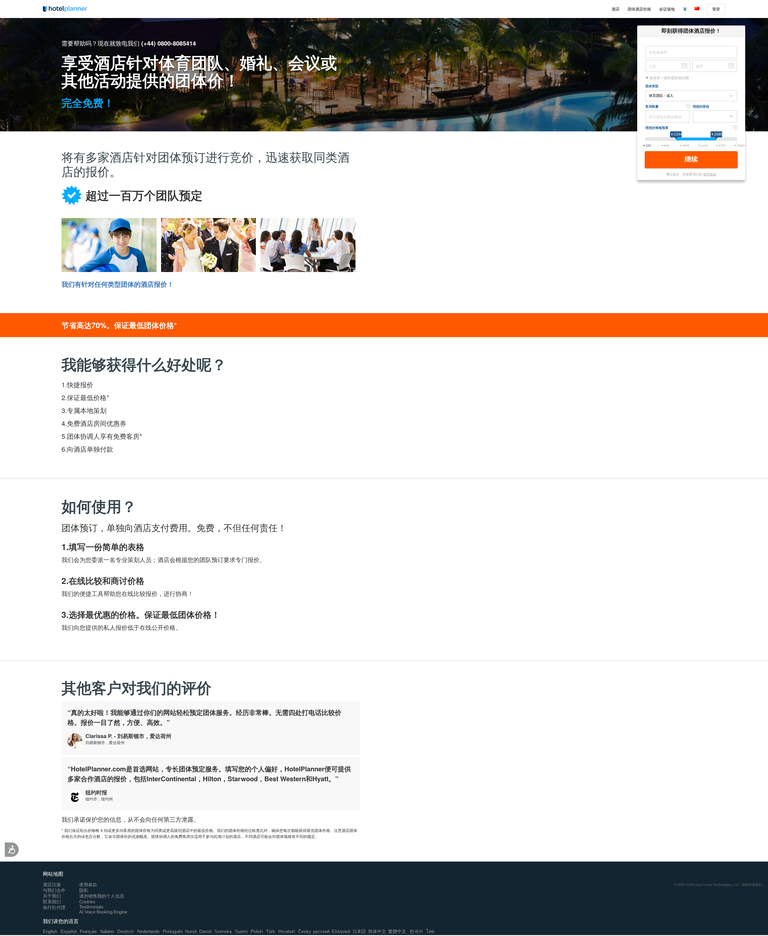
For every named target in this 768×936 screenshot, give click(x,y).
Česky (304, 931)
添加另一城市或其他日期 (668, 78)
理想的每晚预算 (656, 127)
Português (173, 931)
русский (321, 931)
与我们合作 (54, 890)
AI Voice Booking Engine (103, 911)
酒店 (616, 9)
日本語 (359, 931)
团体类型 (651, 86)
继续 (692, 159)
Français (88, 931)
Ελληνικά (341, 931)
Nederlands (148, 931)
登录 (716, 9)
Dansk (205, 931)
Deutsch (125, 931)
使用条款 (709, 174)
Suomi (241, 931)
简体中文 (377, 931)
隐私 (83, 890)
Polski (257, 931)
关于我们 (52, 896)
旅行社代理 (54, 907)
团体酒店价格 (639, 9)
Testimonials (91, 906)
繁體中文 (397, 931)
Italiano (107, 931)
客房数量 (651, 106)
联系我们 (52, 901)
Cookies (87, 901)
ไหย (430, 931)
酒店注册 (52, 884)
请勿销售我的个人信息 (101, 896)
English (50, 931)
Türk (270, 931)
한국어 (416, 931)
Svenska (223, 931)
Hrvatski (286, 931)
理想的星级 (701, 106)
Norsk (191, 931)
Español (68, 931)
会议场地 (667, 9)
